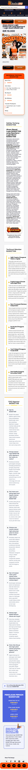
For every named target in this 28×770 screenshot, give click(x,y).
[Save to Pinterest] (19, 761)
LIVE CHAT (24, 765)
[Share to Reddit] (23, 761)
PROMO (4, 765)
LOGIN (7, 21)
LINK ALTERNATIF (19, 765)
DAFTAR (20, 21)
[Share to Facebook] (11, 761)
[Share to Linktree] (15, 761)
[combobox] (12, 7)
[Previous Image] (2, 45)
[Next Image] (25, 45)
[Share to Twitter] (6, 761)
